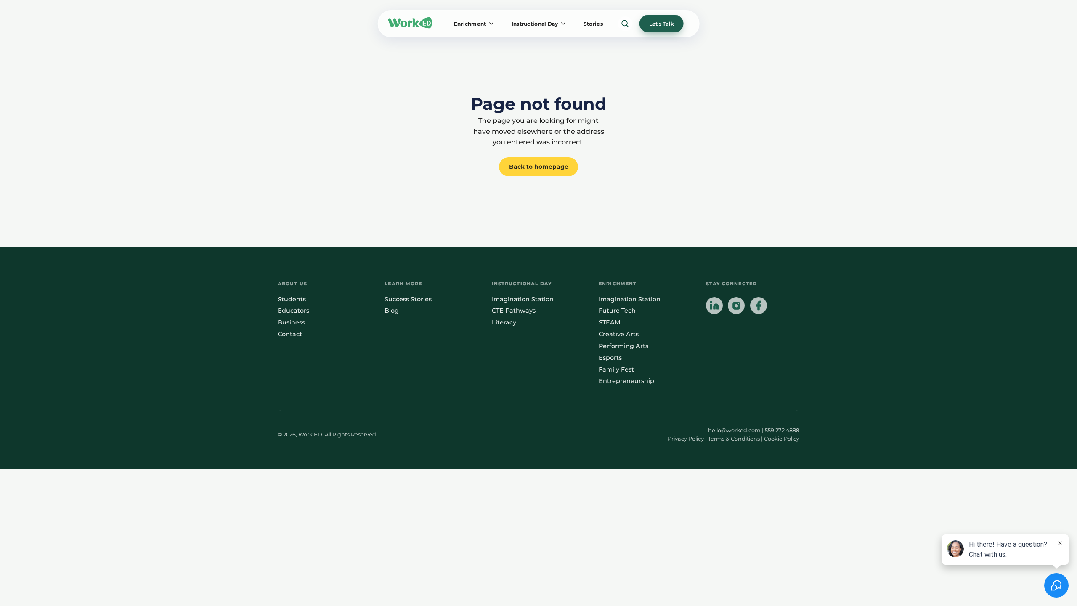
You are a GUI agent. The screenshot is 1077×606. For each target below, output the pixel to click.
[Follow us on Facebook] (758, 306)
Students (292, 299)
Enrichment (470, 24)
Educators (293, 310)
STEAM (610, 322)
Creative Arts (619, 334)
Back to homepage (538, 166)
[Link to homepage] (410, 23)
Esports (610, 357)
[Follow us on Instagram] (736, 306)
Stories (593, 24)
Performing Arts (623, 346)
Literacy (504, 322)
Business (291, 322)
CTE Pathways (514, 310)
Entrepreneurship (626, 381)
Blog (392, 310)
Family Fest (616, 369)
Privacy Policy (686, 439)
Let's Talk (661, 24)
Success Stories (408, 299)
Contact (290, 334)
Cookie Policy (781, 439)
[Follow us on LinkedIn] (714, 306)
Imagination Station (523, 299)
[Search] (625, 23)
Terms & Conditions (734, 439)
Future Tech (617, 310)
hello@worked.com (734, 430)
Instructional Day (535, 24)
